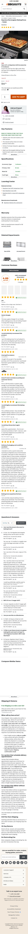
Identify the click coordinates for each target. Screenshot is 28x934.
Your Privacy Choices (13, 912)
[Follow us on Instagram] (14, 862)
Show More (14, 154)
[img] (14, 45)
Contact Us (14, 918)
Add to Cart (18, 97)
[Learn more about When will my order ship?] (8, 90)
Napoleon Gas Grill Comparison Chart (13, 188)
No (13, 307)
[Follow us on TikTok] (21, 862)
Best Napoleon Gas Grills (9, 191)
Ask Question (21, 522)
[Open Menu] (2, 4)
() (13, 27)
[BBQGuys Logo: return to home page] (13, 4)
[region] (14, 46)
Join (23, 857)
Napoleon (4, 24)
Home (2, 16)
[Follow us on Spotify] (25, 862)
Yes (11, 307)
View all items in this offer (8, 75)
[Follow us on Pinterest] (18, 862)
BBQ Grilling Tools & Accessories (14, 16)
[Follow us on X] (6, 862)
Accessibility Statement (14, 909)
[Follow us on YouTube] (10, 862)
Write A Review (14, 270)
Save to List (6, 102)
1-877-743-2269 (14, 1)
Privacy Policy (14, 906)
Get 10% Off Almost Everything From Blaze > (14, 13)
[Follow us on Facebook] (2, 862)
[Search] (24, 9)
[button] (14, 870)
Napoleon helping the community (13, 203)
